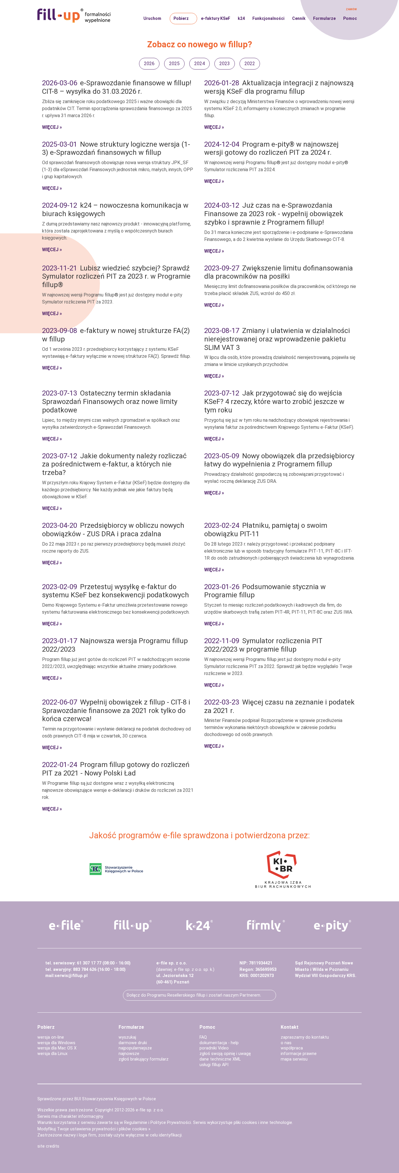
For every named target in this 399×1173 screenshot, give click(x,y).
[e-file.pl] (66, 925)
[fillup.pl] (133, 926)
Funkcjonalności (268, 18)
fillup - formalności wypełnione (73, 16)
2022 (249, 63)
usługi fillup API (214, 1064)
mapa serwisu (294, 1059)
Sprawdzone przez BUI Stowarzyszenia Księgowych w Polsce (96, 1098)
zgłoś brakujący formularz (144, 1059)
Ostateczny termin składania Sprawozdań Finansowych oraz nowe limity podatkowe (109, 401)
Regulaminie (135, 1122)
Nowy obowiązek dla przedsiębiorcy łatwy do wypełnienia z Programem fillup (279, 460)
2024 (199, 63)
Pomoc (350, 18)
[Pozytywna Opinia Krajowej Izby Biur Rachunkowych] (283, 869)
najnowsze (129, 1053)
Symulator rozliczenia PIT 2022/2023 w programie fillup (263, 645)
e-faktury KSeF (215, 18)
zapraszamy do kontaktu (305, 1037)
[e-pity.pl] (333, 926)
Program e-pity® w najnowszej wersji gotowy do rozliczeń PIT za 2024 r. (271, 148)
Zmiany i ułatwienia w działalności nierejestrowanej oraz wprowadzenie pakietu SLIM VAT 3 (277, 339)
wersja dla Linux (52, 1053)
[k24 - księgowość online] (199, 925)
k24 (241, 18)
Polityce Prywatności (170, 1122)
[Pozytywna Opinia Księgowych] (116, 869)
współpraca (292, 1048)
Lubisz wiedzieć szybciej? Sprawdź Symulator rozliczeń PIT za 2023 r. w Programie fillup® (116, 276)
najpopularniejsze (135, 1048)
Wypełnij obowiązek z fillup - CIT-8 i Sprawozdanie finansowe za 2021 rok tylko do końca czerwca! (116, 710)
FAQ (203, 1037)
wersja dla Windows (56, 1042)
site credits (48, 1146)
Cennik (299, 18)
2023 (224, 63)
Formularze (324, 18)
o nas (286, 1042)
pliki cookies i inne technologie (263, 1122)
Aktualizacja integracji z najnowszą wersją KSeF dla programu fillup (279, 87)
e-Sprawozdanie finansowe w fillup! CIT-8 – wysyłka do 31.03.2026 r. (116, 87)
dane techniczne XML (220, 1059)
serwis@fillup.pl (71, 975)
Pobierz (181, 18)
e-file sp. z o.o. (150, 1110)
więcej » (52, 127)
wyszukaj (127, 1037)
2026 (149, 63)
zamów (351, 9)
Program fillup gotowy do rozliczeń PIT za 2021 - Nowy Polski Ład (116, 769)
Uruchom (152, 18)
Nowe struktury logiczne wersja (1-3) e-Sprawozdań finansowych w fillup (116, 148)
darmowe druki (133, 1042)
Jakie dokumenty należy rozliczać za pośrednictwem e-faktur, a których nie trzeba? (114, 464)
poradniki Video (214, 1048)
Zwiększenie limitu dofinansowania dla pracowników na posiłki (278, 272)
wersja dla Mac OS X (57, 1048)
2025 (174, 63)
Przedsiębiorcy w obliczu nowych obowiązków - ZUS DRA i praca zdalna (113, 529)
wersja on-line (50, 1037)
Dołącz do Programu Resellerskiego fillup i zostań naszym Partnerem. (194, 995)
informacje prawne (299, 1053)
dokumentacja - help (219, 1042)
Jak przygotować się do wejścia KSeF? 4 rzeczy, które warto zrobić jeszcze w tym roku (274, 401)
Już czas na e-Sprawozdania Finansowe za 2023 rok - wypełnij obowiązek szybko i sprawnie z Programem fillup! (273, 213)
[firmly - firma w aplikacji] (266, 926)
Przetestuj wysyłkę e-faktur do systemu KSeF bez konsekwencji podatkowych (115, 591)
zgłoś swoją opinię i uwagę (225, 1053)
